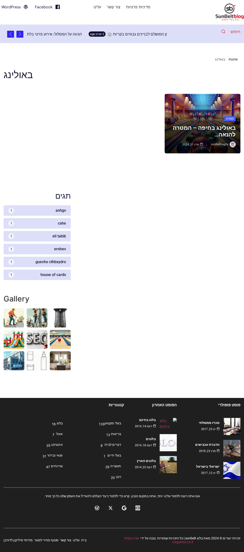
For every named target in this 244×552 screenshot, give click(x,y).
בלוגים (151, 439)
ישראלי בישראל (207, 466)
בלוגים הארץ (146, 461)
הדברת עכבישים (207, 445)
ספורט (230, 118)
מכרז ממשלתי (209, 423)
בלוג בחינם (147, 420)
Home (233, 59)
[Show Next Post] (10, 34)
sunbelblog (218, 144)
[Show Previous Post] (19, 34)
